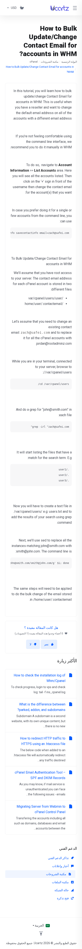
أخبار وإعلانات (60, 866)
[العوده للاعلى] (41, 933)
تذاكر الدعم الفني (58, 858)
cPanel (34, 61)
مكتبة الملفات (60, 882)
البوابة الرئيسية (69, 61)
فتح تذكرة (63, 898)
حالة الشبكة (61, 890)
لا (30, 644)
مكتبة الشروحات (49, 61)
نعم (46, 644)
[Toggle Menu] (75, 7)
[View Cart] (22, 8)
